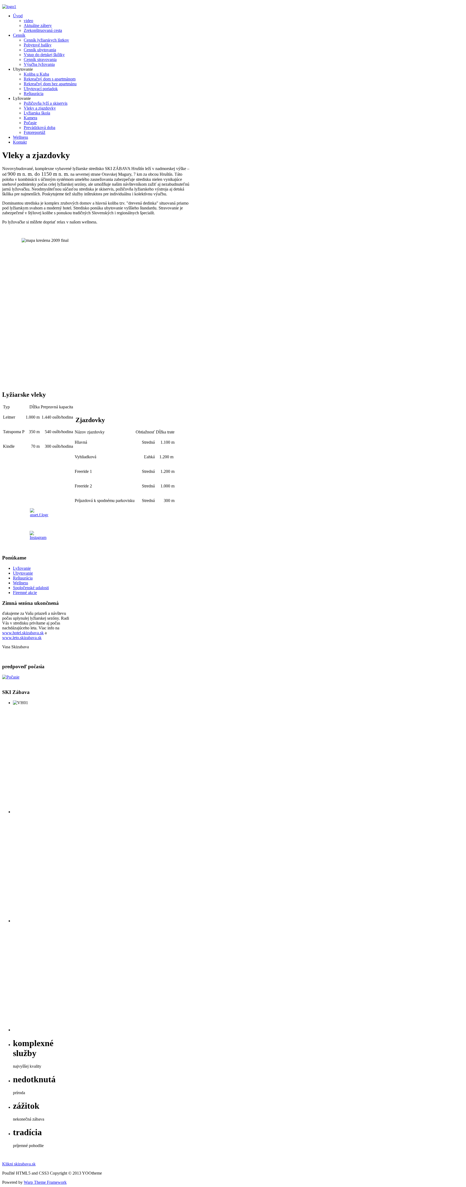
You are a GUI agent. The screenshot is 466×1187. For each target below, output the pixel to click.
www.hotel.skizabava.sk (23, 632)
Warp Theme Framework (45, 1182)
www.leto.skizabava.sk (22, 637)
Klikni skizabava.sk (19, 1164)
